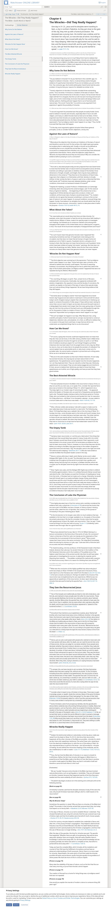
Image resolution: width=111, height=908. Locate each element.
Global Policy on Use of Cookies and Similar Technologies (61, 898)
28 (53, 718)
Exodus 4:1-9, (55, 818)
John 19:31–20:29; (60, 423)
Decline (16, 905)
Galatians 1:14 (91, 712)
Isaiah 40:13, (73, 205)
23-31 (51, 752)
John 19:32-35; (63, 663)
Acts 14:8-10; (88, 581)
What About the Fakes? (12, 39)
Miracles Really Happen (12, 74)
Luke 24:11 (69, 423)
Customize (24, 905)
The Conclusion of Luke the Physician (17, 64)
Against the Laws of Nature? (14, 34)
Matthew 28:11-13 (75, 451)
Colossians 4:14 (76, 505)
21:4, (70, 663)
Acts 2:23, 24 (86, 619)
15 (78, 205)
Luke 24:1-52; (93, 573)
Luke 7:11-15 (64, 49)
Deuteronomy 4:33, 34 (71, 818)
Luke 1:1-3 (84, 523)
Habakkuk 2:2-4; (76, 808)
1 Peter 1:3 (60, 632)
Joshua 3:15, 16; (89, 777)
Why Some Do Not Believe (13, 29)
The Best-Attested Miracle (13, 54)
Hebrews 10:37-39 (87, 808)
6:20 (95, 777)
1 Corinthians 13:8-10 (78, 844)
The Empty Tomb (10, 59)
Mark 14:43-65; (85, 400)
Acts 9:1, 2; (79, 712)
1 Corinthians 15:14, (90, 680)
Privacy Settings (25, 900)
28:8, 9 (51, 583)
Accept (9, 905)
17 (98, 680)
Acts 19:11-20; (82, 830)
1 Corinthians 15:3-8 (70, 606)
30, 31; (61, 818)
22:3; (84, 712)
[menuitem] (105, 6)
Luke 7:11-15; (78, 749)
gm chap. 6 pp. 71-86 (12, 14)
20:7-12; (94, 581)
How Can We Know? (11, 49)
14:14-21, (97, 749)
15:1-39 (92, 400)
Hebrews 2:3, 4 (92, 830)
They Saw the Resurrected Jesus (15, 69)
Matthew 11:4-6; (88, 749)
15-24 (74, 663)
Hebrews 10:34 (55, 698)
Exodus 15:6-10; (64, 205)
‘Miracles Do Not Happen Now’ (15, 44)
